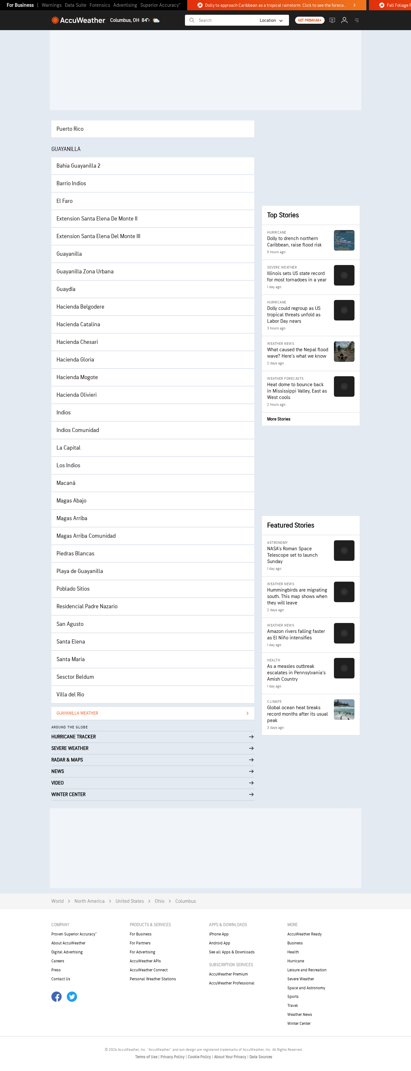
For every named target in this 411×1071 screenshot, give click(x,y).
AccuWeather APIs (145, 961)
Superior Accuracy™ (160, 5)
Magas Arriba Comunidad (86, 536)
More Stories (278, 419)
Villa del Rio (70, 694)
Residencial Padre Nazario (87, 606)
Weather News (299, 1014)
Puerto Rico (70, 129)
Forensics (100, 5)
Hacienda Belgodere (80, 306)
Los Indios (68, 465)
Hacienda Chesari (77, 342)
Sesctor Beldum (75, 677)
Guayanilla (69, 254)
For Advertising (142, 952)
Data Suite (75, 5)
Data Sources (260, 1056)
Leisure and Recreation (307, 970)
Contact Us (60, 979)
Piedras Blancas (75, 553)
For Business (20, 5)
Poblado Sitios (73, 588)
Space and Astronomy (306, 988)
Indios (64, 412)
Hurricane (295, 961)
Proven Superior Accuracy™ (74, 934)
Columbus (185, 901)
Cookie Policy (200, 1056)
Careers (57, 961)
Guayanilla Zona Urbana (85, 271)
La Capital (69, 447)
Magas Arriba (72, 518)
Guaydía (66, 289)
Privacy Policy (173, 1056)
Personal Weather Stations (153, 979)
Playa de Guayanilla (80, 571)
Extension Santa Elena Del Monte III (98, 236)
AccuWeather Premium (228, 974)
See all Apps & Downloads (232, 952)
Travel (292, 1005)
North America (89, 901)
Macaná (66, 483)
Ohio (159, 901)
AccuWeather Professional (232, 983)
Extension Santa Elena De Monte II (97, 218)
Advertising (125, 5)
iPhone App (219, 934)
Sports (293, 996)
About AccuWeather (68, 943)
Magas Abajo (71, 500)
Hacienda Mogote (77, 377)
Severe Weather (300, 979)
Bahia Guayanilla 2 (79, 165)
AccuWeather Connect (149, 970)
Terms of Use (146, 1056)
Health (293, 952)
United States (130, 901)
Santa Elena (71, 641)
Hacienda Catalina (78, 324)
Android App (219, 943)
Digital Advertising (67, 952)
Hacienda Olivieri (77, 395)
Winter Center (298, 1023)
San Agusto (70, 624)
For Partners (140, 943)
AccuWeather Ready (304, 934)
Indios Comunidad (78, 430)
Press (56, 970)
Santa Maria (71, 659)
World (57, 901)
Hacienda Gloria (75, 359)
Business (295, 943)
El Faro (65, 201)
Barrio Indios (71, 183)
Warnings (52, 5)
